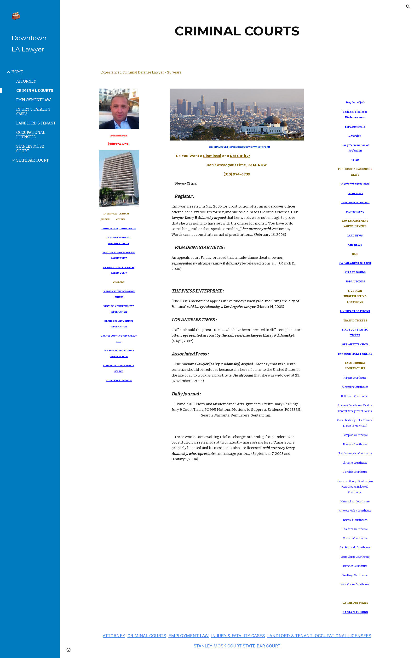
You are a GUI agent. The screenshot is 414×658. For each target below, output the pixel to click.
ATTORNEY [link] (26, 81)
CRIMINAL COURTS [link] (34, 90)
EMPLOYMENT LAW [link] (33, 100)
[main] (237, 31)
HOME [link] (17, 72)
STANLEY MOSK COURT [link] (30, 148)
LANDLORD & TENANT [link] (36, 123)
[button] (408, 6)
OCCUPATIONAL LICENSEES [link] (30, 134)
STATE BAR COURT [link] (32, 160)
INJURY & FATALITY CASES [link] (33, 111)
